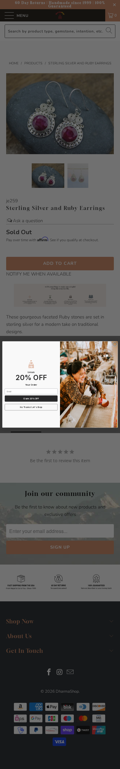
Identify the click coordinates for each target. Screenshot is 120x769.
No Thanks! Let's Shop (31, 407)
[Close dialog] (115, 344)
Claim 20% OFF (31, 398)
